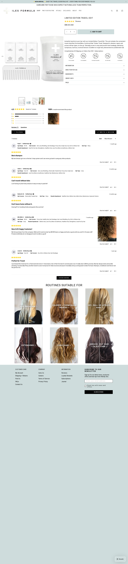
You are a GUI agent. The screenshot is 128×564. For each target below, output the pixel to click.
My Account (19, 373)
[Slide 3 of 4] (35, 101)
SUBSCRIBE (99, 392)
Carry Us (41, 373)
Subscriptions (66, 379)
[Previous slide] (2, 57)
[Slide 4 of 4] (42, 101)
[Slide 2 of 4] (28, 101)
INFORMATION (69, 65)
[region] (54, 118)
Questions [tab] (24, 128)
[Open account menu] (117, 11)
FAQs (17, 381)
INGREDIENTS (69, 74)
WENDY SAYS (69, 78)
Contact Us (18, 384)
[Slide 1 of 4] (22, 101)
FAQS (67, 82)
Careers (41, 376)
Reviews (64, 373)
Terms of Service (44, 379)
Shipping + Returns (21, 376)
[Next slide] (61, 57)
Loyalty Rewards (66, 376)
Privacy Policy (43, 381)
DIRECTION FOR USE (71, 70)
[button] (96, 21)
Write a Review (107, 132)
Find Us (17, 379)
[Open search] (112, 11)
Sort (100, 138)
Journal (63, 381)
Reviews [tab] (15, 128)
